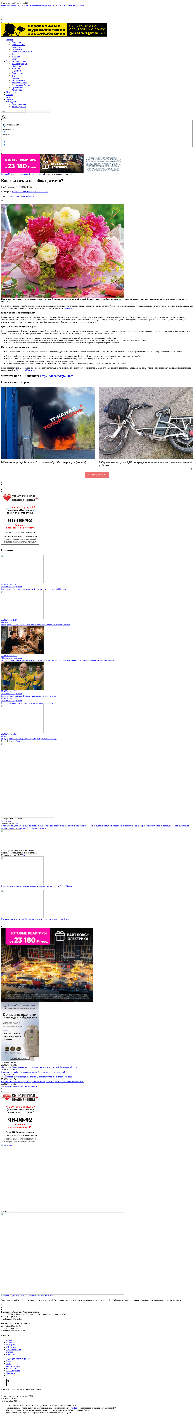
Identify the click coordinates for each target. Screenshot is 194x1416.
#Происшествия (13, 1349)
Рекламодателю (19, 106)
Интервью (11, 92)
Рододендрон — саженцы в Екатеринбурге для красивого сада (29, 739)
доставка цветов (13, 196)
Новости (10, 40)
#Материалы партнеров (11, 587)
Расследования (18, 80)
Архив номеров (19, 104)
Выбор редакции (19, 63)
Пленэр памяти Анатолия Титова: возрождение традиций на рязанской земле (36, 919)
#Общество (11, 1345)
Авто (8, 97)
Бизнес (15, 54)
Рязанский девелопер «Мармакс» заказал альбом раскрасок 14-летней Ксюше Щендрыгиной (42, 5)
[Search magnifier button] (3, 116)
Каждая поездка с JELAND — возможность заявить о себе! (27, 1296)
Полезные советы (40, 191)
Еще (16, 823)
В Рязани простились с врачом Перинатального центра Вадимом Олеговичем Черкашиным (42, 1081)
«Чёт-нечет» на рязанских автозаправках (19, 1086)
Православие (17, 87)
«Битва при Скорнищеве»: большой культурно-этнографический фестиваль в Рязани (39, 1067)
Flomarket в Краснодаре (26, 370)
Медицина (16, 71)
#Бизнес (4, 622)
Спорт (14, 59)
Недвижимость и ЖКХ (22, 52)
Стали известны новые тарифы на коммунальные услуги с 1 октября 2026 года (36, 886)
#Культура (10, 1342)
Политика (16, 47)
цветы (34, 196)
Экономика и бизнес (21, 85)
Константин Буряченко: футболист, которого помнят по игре (28, 696)
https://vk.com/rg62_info (56, 376)
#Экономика (12, 1354)
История (15, 78)
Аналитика (17, 90)
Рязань (4, 12)
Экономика (17, 49)
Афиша (9, 99)
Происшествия (18, 44)
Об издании (11, 102)
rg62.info (75, 1408)
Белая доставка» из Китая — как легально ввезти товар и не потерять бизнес (35, 625)
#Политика (11, 1347)
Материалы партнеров (22, 191)
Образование (17, 73)
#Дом (3, 736)
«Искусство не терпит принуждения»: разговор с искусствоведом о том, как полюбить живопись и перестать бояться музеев (57, 660)
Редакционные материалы (18, 61)
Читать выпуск (8, 821)
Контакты (10, 1373)
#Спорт (9, 1352)
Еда (13, 75)
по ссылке (69, 308)
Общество (16, 42)
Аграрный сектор (19, 83)
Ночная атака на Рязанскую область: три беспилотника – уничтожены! (33, 1072)
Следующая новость (97, 475)
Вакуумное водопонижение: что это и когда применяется (27, 703)
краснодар (26, 196)
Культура (16, 56)
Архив (19, 741)
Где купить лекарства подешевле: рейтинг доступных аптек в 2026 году (33, 589)
